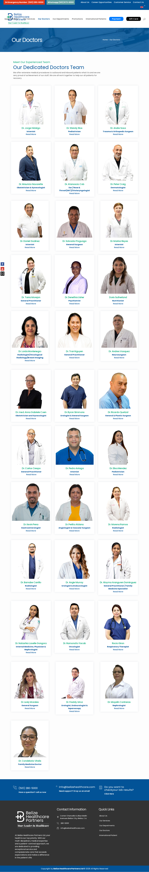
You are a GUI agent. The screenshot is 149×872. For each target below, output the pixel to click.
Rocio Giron (118, 643)
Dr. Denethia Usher (74, 297)
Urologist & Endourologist (74, 585)
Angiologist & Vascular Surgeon (74, 528)
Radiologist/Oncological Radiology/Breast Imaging (30, 356)
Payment (116, 19)
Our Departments (61, 19)
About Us (85, 2)
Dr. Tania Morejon (31, 297)
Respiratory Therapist (118, 646)
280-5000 (65, 823)
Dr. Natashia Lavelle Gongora (31, 643)
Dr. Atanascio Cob (74, 184)
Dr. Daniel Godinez (29, 241)
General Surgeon (74, 244)
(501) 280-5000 (28, 788)
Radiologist (118, 528)
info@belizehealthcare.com (77, 787)
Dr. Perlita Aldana (74, 524)
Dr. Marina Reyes (119, 241)
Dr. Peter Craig (118, 184)
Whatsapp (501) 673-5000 (61, 2)
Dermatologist (118, 187)
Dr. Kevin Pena (31, 524)
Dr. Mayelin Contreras (119, 702)
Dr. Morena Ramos (118, 524)
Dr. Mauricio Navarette (31, 184)
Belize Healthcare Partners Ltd (68, 868)
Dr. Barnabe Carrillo (31, 582)
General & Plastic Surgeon (118, 415)
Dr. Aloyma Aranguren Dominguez (118, 582)
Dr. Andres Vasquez (119, 351)
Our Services (29, 19)
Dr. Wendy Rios (74, 128)
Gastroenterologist (31, 528)
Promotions (77, 19)
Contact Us (138, 2)
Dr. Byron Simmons (75, 412)
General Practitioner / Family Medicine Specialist (118, 587)
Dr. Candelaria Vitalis (30, 760)
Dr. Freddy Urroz (74, 702)
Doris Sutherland (118, 297)
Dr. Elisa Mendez (118, 468)
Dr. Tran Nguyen (74, 351)
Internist (31, 131)
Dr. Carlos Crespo (31, 468)
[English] (143, 7)
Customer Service (122, 2)
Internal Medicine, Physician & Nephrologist (31, 648)
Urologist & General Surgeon (74, 415)
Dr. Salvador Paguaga (74, 241)
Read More (31, 134)
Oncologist (74, 646)
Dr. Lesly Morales (30, 702)
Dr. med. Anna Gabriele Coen (31, 412)
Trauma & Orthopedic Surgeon (118, 131)
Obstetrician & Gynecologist (31, 187)
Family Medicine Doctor (30, 764)
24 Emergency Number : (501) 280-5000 (24, 2)
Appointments (11, 19)
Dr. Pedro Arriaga (75, 468)
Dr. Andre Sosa (118, 128)
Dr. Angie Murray (74, 582)
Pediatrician (74, 131)
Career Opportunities (101, 2)
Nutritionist (118, 300)
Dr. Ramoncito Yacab (74, 643)
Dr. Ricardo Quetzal (118, 412)
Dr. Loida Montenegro (30, 351)
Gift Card (133, 19)
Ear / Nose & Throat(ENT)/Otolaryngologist (74, 189)
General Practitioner (31, 300)
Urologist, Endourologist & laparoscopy (74, 707)
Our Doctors (44, 19)
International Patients (96, 19)
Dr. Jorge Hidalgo (31, 128)
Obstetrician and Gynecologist (30, 415)
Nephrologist (119, 705)
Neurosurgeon (119, 354)
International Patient (108, 835)
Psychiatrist (74, 300)
